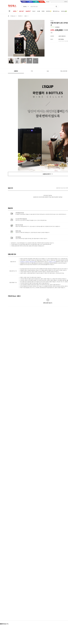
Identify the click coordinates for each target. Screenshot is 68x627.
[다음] (44, 38)
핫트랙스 (25, 6)
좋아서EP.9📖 (56, 11)
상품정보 (16, 71)
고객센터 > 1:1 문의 (52, 261)
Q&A (48, 71)
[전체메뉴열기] (9, 11)
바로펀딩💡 (48, 11)
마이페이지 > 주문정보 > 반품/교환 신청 (27, 261)
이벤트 (43, 11)
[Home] (8, 16)
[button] (55, 27)
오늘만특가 (28, 11)
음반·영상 (21, 11)
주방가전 (20, 16)
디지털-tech (12, 16)
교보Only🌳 (64, 11)
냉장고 (25, 16)
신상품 (38, 11)
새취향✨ (15, 11)
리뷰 (32, 71)
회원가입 (65, 1)
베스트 (33, 11)
